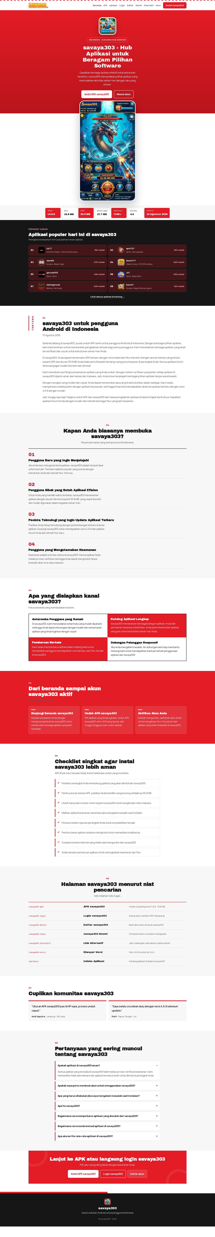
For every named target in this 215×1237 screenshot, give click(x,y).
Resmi (139, 5)
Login (122, 5)
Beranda (97, 5)
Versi (158, 5)
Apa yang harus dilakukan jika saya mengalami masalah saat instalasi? (99, 1095)
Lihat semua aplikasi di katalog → (107, 296)
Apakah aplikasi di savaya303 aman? (79, 1065)
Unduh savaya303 (175, 5)
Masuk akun (124, 94)
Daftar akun (137, 1173)
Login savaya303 (113, 1173)
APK (105, 5)
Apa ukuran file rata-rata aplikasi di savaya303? (85, 1136)
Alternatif (149, 5)
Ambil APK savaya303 (96, 94)
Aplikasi (113, 5)
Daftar (130, 5)
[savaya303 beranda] (38, 5)
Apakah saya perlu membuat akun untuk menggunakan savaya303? (96, 1085)
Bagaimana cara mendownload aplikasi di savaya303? (89, 1126)
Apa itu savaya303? (69, 1106)
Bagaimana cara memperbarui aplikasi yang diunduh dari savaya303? (98, 1116)
